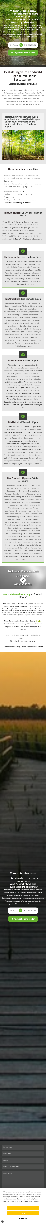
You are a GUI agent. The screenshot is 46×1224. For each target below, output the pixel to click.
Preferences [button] (36, 1201)
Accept (23, 1208)
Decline (23, 1213)
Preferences (23, 1218)
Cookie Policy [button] (30, 1199)
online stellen (24, 52)
